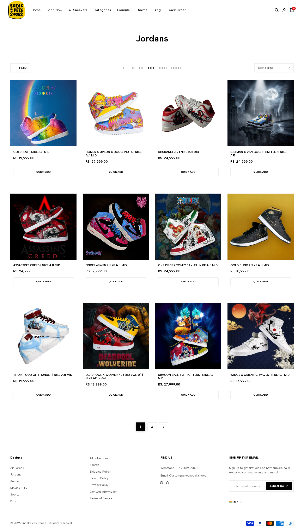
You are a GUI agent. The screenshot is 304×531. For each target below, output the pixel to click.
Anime (14, 481)
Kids (13, 501)
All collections (99, 458)
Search (94, 465)
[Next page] (163, 426)
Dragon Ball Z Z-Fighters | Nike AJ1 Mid (186, 376)
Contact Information (103, 491)
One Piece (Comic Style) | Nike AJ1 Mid (188, 265)
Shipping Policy (100, 471)
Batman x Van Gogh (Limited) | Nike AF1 (258, 153)
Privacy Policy (99, 485)
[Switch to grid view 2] (133, 67)
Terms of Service (101, 498)
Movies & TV (18, 488)
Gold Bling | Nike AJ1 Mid (249, 265)
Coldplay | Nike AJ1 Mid (31, 152)
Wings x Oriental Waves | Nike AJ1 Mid (260, 375)
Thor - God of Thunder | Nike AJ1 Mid (42, 375)
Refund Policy (99, 478)
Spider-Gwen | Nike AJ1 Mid (106, 265)
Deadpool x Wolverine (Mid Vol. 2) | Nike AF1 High (114, 376)
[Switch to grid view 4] (151, 67)
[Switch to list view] (125, 67)
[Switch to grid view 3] (141, 67)
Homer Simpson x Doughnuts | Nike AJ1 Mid (113, 153)
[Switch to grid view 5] (163, 67)
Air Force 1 (17, 468)
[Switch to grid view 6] (176, 67)
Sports (14, 494)
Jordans (15, 474)
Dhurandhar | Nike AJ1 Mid (178, 152)
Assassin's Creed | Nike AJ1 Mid (36, 265)
